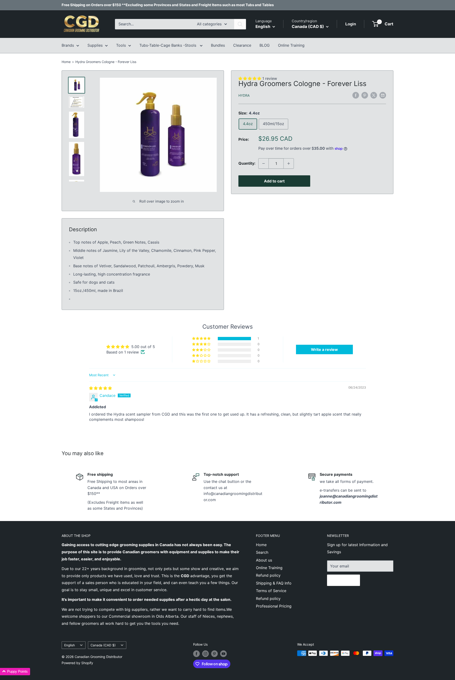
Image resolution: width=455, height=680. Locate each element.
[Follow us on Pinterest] (214, 653)
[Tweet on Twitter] (373, 95)
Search (262, 552)
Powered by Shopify (77, 663)
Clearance (242, 45)
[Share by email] (382, 95)
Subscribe (343, 580)
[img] (100, 388)
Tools (121, 45)
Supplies (95, 45)
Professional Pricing (273, 606)
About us (264, 560)
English (69, 645)
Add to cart (274, 181)
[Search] (240, 24)
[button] (201, 338)
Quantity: (246, 163)
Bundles (218, 45)
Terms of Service (271, 590)
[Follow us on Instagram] (205, 653)
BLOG (264, 45)
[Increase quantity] (289, 163)
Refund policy (268, 575)
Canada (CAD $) (103, 645)
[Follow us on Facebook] (196, 653)
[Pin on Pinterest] (364, 95)
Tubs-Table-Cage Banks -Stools (168, 45)
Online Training (291, 45)
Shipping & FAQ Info (273, 583)
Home (66, 62)
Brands (68, 45)
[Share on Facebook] (355, 95)
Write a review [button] (324, 349)
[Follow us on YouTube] (223, 653)
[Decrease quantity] (263, 163)
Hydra (244, 95)
